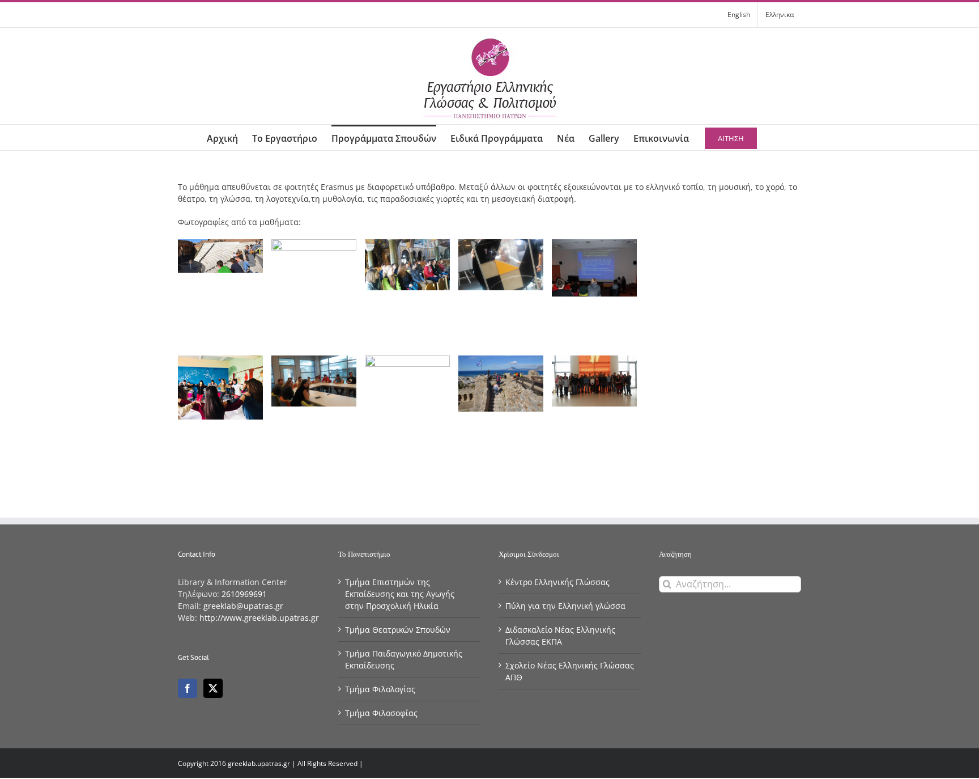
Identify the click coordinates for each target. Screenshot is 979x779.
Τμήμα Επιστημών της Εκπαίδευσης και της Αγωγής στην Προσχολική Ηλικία (399, 594)
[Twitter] (213, 688)
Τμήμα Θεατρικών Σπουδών (397, 629)
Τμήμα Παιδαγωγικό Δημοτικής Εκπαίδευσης (403, 659)
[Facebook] (187, 688)
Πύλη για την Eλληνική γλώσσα (565, 605)
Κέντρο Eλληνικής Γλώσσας (557, 582)
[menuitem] (738, 14)
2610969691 (244, 594)
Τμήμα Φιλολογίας (380, 689)
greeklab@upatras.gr (243, 605)
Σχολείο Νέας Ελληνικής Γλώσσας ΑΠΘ (569, 671)
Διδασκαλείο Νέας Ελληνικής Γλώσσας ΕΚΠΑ (560, 635)
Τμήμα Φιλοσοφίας (381, 713)
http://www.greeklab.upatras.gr (259, 617)
